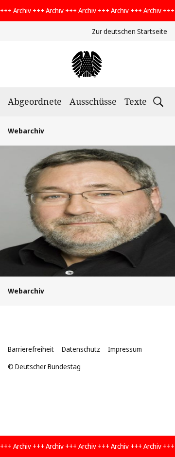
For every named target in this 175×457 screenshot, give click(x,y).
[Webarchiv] (87, 64)
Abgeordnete (35, 101)
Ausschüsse (93, 101)
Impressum (125, 349)
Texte (135, 101)
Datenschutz (81, 349)
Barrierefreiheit (31, 349)
